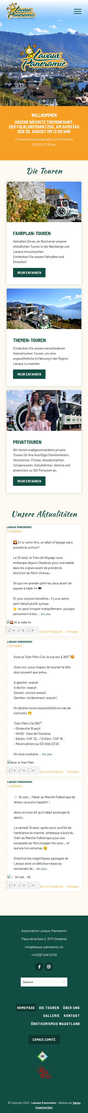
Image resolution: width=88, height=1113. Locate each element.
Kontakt (72, 1015)
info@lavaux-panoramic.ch (44, 947)
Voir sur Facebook (51, 631)
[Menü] (75, 11)
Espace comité (44, 1039)
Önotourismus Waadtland (55, 1023)
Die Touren (49, 1007)
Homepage (26, 1007)
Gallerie (51, 1015)
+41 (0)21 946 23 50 (44, 955)
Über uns (71, 1007)
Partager (72, 631)
